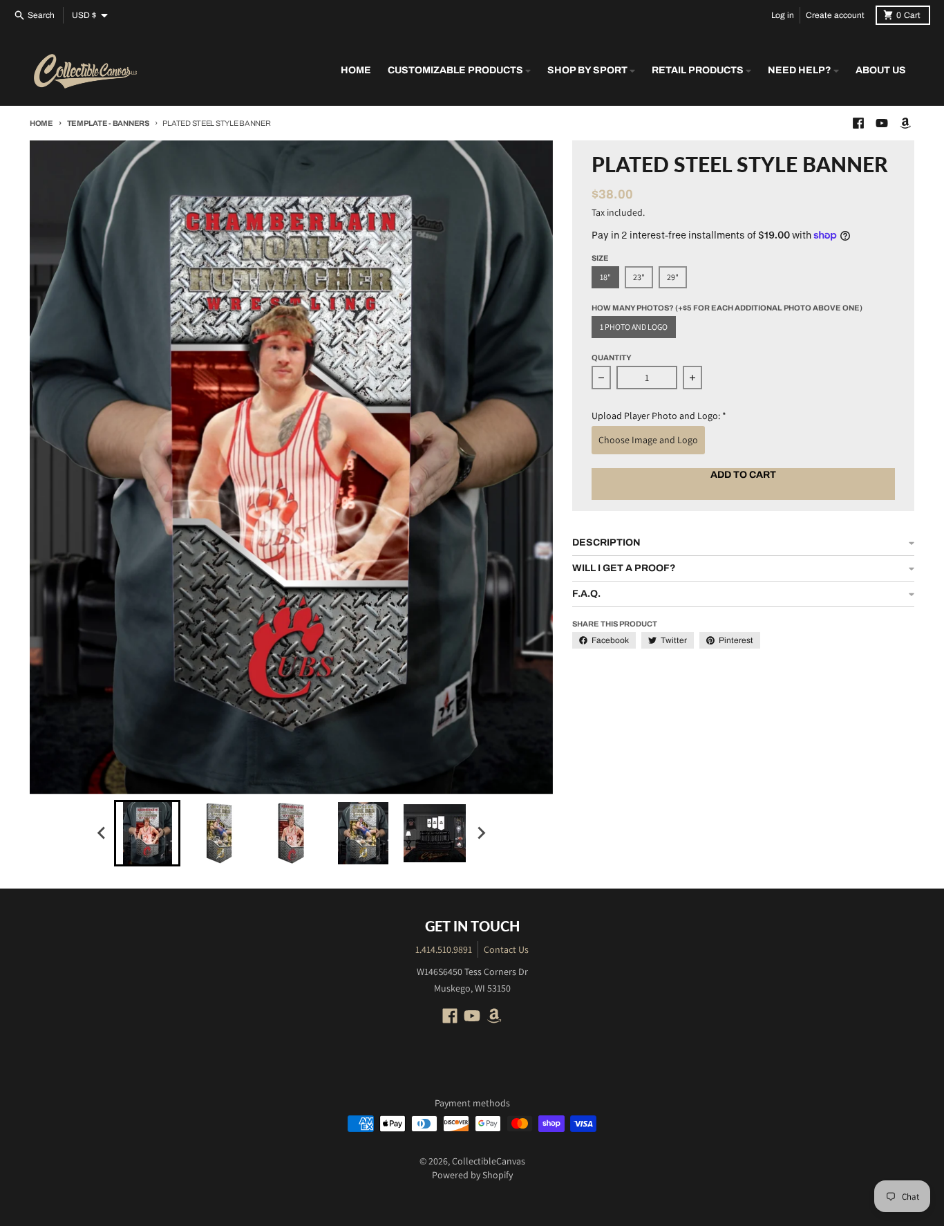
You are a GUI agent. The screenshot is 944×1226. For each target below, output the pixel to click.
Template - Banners (108, 123)
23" (639, 277)
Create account (835, 15)
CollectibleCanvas (488, 1161)
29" (673, 277)
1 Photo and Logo (634, 327)
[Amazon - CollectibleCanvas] (905, 123)
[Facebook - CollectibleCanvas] (858, 123)
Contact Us (506, 949)
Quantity (612, 357)
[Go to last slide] (101, 833)
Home (41, 123)
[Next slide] (480, 833)
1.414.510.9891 (443, 949)
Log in (782, 15)
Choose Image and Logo (648, 440)
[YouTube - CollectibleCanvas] (882, 123)
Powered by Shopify (472, 1175)
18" (605, 277)
